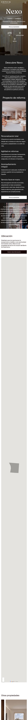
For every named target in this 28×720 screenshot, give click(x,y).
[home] (5, 2)
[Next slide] (25, 116)
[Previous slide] (2, 116)
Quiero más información (14, 252)
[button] (25, 2)
